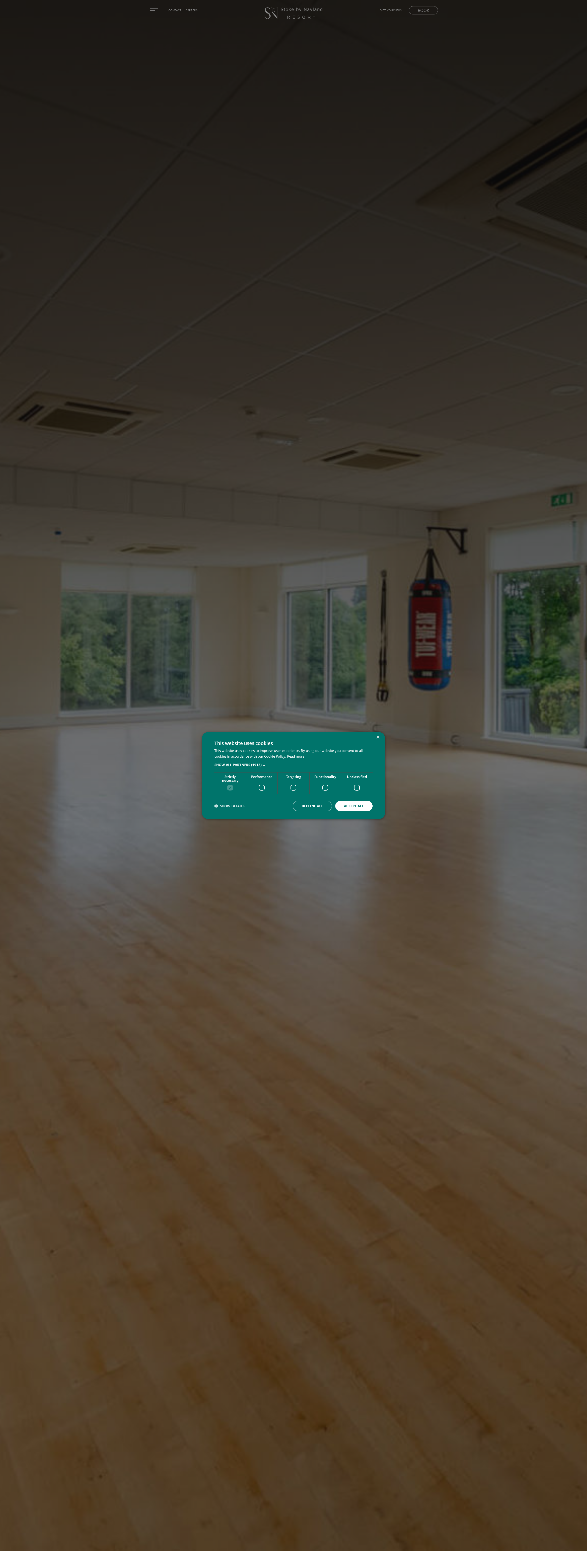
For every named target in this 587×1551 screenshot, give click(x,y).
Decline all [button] (312, 806)
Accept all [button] (354, 806)
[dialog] (293, 775)
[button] (293, 765)
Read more (295, 756)
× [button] (377, 737)
